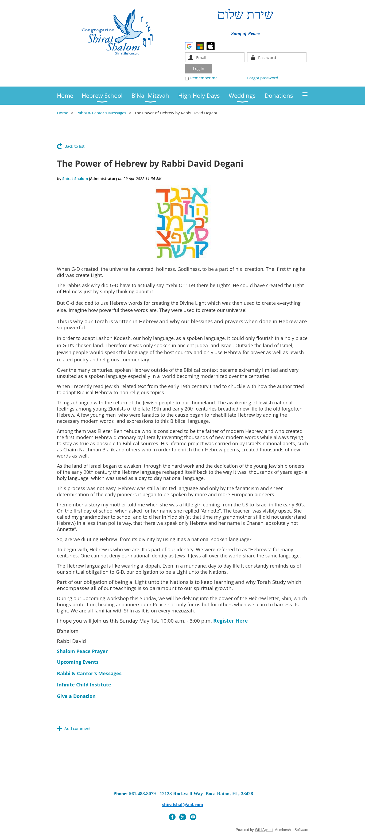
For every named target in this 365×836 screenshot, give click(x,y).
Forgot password (262, 77)
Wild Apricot (264, 830)
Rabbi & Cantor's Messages (101, 112)
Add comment (77, 728)
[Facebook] (172, 817)
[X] (182, 817)
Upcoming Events (78, 662)
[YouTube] (193, 817)
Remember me (204, 77)
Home (62, 112)
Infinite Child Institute (84, 684)
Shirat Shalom (75, 178)
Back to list (74, 146)
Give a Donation (76, 696)
